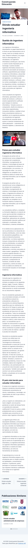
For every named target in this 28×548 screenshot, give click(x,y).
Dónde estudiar (6, 21)
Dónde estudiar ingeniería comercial (21, 482)
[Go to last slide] (4, 513)
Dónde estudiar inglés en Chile (6, 481)
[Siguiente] (23, 513)
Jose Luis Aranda (8, 35)
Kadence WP (22, 543)
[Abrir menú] (24, 3)
